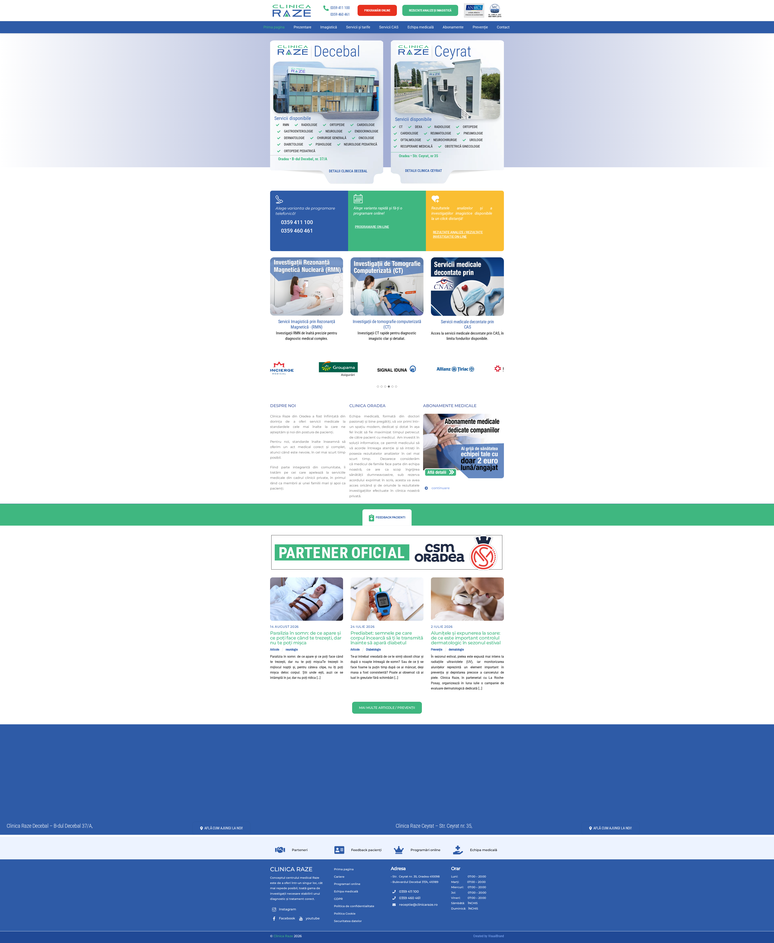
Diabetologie (373, 649)
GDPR (338, 899)
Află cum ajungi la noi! (223, 828)
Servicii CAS (388, 27)
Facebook (286, 918)
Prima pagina (274, 27)
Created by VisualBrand (488, 936)
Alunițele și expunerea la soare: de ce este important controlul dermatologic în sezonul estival (465, 638)
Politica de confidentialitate (354, 906)
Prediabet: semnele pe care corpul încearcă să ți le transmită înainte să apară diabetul (387, 638)
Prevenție (480, 27)
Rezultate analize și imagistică (430, 10)
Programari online (347, 884)
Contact (503, 27)
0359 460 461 (340, 14)
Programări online (377, 10)
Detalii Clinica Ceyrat (423, 171)
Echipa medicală (421, 27)
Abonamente (453, 27)
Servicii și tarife (358, 27)
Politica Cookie (345, 913)
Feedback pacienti (390, 517)
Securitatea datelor (348, 921)
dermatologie (456, 649)
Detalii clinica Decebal (348, 171)
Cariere (339, 877)
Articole (274, 649)
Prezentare (302, 27)
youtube (312, 918)
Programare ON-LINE (372, 227)
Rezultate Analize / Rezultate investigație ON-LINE (458, 234)
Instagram (287, 909)
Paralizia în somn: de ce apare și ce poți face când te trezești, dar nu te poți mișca (305, 638)
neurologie (292, 649)
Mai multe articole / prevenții (387, 708)
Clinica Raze (291, 869)
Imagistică (328, 27)
